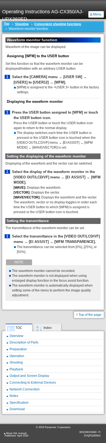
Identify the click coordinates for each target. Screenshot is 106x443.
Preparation (18, 349)
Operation (17, 356)
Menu (97, 14)
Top (6, 24)
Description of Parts (24, 342)
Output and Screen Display (29, 376)
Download (17, 409)
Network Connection (25, 389)
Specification (19, 403)
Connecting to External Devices (33, 382)
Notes (14, 396)
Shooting (22, 24)
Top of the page (90, 315)
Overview (16, 336)
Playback (16, 369)
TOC (18, 328)
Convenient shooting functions (57, 24)
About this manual (16, 433)
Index (47, 328)
